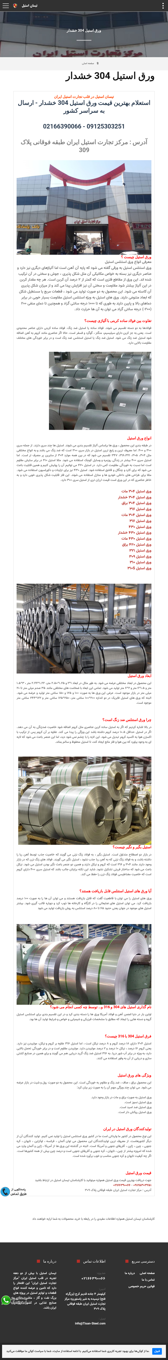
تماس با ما (148, 1280)
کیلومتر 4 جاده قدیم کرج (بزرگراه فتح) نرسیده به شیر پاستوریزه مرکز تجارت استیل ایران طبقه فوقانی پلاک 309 (85, 1301)
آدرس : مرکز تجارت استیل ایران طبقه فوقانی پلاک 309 (118, 1190)
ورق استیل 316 (140, 509)
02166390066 (62, 126)
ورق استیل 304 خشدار (134, 497)
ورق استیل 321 (140, 551)
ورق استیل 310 (140, 562)
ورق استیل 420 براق (136, 545)
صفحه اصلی (88, 63)
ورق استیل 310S (139, 568)
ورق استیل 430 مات (136, 539)
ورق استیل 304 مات (136, 491)
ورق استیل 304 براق (136, 503)
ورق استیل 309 (140, 557)
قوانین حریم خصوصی (141, 1286)
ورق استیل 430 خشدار (134, 533)
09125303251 (106, 126)
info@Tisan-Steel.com (90, 1323)
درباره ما (130, 1273)
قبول (157, 1351)
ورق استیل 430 (140, 527)
